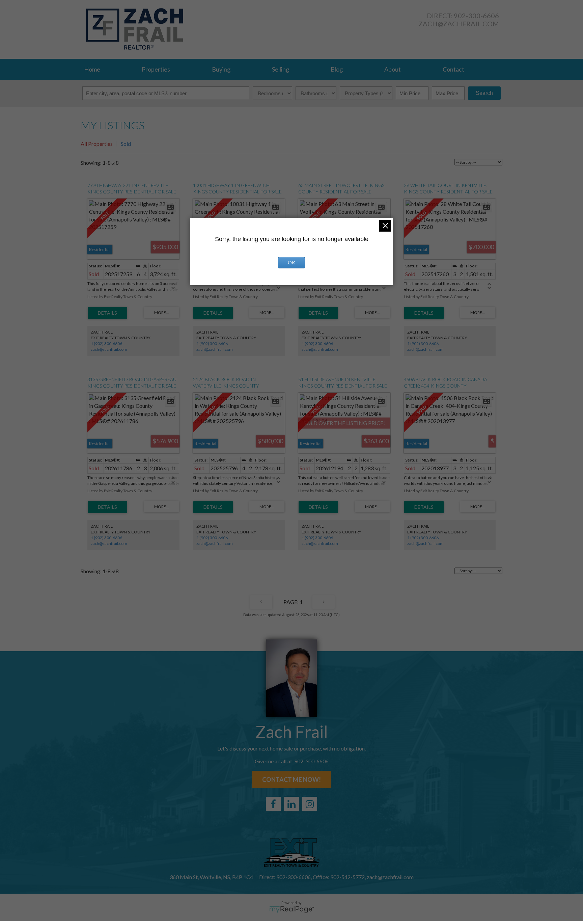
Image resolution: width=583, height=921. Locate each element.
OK (291, 262)
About (392, 69)
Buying (221, 69)
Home (92, 69)
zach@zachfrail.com (458, 24)
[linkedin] (291, 804)
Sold (126, 143)
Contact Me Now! (291, 779)
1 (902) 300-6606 (106, 343)
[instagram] (309, 804)
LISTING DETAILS (107, 313)
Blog (337, 69)
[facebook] (273, 804)
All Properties (97, 143)
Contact (453, 69)
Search (484, 93)
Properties (156, 69)
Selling (280, 69)
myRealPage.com (291, 909)
